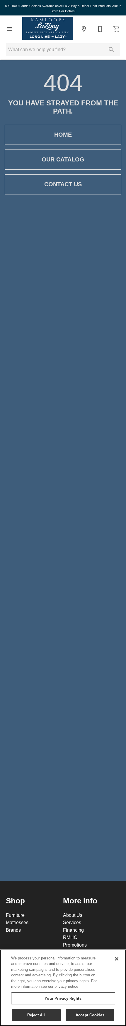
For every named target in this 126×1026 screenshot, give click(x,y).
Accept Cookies (90, 1015)
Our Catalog (63, 159)
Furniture (15, 915)
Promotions (75, 944)
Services (72, 922)
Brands (13, 930)
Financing (73, 930)
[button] (9, 29)
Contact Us (63, 184)
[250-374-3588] (100, 29)
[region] (63, 988)
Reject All (36, 1015)
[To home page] (47, 29)
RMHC (70, 937)
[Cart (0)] (117, 29)
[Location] (84, 29)
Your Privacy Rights (63, 998)
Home (63, 134)
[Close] (116, 958)
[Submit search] (111, 49)
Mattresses (17, 922)
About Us (72, 915)
